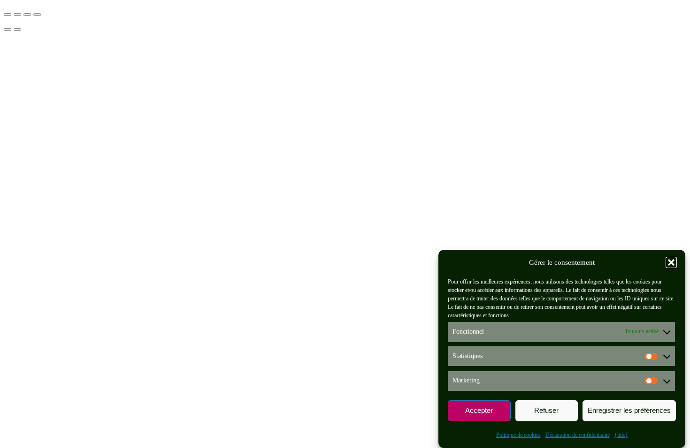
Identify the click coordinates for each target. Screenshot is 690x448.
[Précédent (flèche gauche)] (7, 29)
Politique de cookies (518, 435)
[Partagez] (27, 14)
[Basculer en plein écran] (17, 14)
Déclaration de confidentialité (577, 435)
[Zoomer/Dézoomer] (7, 14)
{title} (621, 435)
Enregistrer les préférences (629, 411)
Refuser (546, 411)
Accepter (479, 411)
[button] (671, 262)
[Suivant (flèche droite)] (17, 29)
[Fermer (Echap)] (37, 14)
